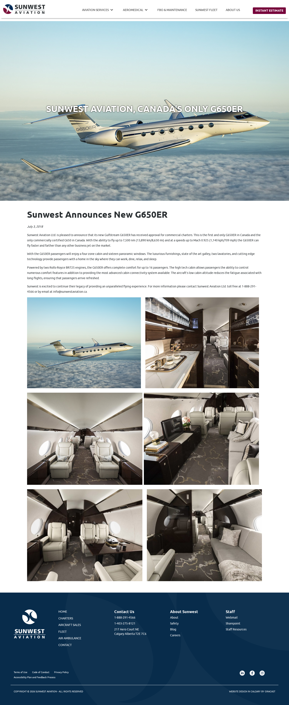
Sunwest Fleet (206, 10)
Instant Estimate (269, 10)
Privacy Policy (61, 672)
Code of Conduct (40, 672)
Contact (65, 645)
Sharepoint (233, 623)
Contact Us (124, 611)
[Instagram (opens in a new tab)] (262, 673)
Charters (65, 618)
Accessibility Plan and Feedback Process (34, 677)
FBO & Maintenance (172, 10)
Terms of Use (20, 672)
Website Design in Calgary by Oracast (252, 691)
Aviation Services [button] (95, 10)
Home (62, 611)
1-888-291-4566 (124, 617)
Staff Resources (236, 629)
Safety (174, 623)
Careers (175, 635)
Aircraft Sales (69, 625)
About (174, 617)
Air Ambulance (69, 638)
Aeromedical (133, 10)
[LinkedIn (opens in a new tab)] (242, 673)
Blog (173, 629)
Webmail (232, 617)
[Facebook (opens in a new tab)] (252, 673)
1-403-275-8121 (124, 623)
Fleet (62, 631)
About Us (233, 10)
